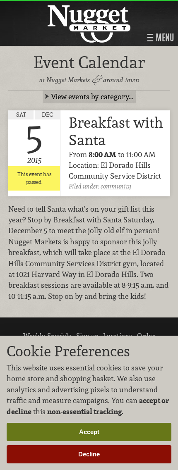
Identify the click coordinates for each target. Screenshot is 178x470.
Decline (89, 454)
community (116, 186)
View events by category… (92, 96)
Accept (89, 431)
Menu (164, 37)
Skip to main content (39, 7)
